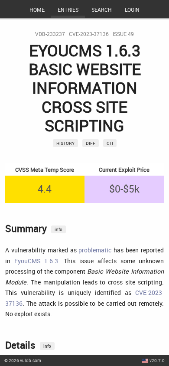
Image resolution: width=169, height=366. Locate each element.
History (65, 143)
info (58, 229)
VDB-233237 (50, 34)
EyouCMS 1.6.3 (36, 261)
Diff (90, 143)
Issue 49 (123, 34)
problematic (94, 250)
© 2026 (22, 360)
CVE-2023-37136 (89, 34)
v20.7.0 (157, 360)
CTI (110, 143)
